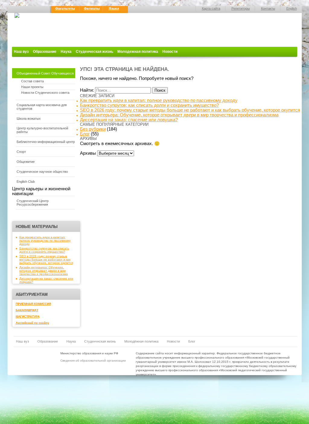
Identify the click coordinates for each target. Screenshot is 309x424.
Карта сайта (211, 8)
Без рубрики (93, 129)
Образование (44, 51)
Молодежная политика (137, 51)
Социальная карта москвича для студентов (42, 106)
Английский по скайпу (32, 322)
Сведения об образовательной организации (93, 360)
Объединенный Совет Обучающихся (45, 73)
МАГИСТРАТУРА (28, 316)
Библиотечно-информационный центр (46, 142)
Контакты (268, 8)
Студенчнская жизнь (100, 341)
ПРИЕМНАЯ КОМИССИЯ (33, 303)
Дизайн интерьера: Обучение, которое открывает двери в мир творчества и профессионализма (43, 271)
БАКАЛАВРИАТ (27, 310)
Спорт (21, 151)
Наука (66, 51)
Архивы (88, 153)
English (291, 8)
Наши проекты (32, 87)
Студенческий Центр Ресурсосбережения (33, 202)
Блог (85, 133)
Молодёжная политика (141, 341)
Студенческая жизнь (94, 51)
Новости (169, 51)
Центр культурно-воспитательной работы (42, 130)
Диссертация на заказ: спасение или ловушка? (129, 119)
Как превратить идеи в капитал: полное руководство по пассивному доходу (45, 240)
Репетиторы (240, 8)
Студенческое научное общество (42, 171)
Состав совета (32, 81)
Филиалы (92, 8)
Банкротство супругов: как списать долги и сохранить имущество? (44, 250)
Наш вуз (21, 51)
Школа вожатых (29, 118)
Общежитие (26, 161)
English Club (26, 181)
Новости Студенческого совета (45, 92)
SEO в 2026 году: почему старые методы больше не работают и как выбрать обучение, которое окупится (46, 259)
